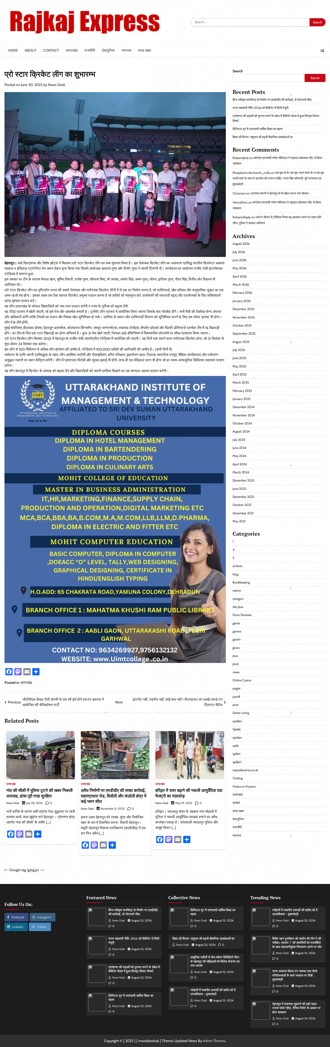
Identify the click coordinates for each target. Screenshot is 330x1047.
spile (236, 746)
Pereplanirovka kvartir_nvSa (251, 173)
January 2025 (242, 399)
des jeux (238, 607)
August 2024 (241, 432)
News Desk (56, 85)
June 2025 (239, 358)
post (236, 705)
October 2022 (242, 505)
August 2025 (241, 342)
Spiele (237, 729)
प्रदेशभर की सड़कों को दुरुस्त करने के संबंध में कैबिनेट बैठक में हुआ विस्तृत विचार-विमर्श (134, 969)
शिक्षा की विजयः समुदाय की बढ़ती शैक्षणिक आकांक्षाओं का (263, 137)
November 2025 (244, 317)
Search (238, 71)
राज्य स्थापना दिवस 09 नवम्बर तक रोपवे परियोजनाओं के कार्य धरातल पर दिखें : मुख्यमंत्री (294, 975)
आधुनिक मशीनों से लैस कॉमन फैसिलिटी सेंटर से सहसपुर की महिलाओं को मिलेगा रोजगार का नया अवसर (215, 961)
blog (235, 574)
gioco (236, 648)
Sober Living (241, 713)
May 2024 (239, 456)
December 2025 (243, 309)
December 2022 (243, 497)
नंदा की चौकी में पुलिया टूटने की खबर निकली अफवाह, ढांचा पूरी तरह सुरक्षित (39, 793)
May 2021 (239, 521)
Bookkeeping (241, 583)
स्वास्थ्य (126, 50)
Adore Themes (214, 1041)
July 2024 (239, 440)
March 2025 (241, 383)
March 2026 (241, 285)
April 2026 (240, 277)
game (236, 623)
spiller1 (237, 762)
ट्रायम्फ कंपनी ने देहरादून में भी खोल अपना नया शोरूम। (280, 193)
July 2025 (239, 350)
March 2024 (241, 472)
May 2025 (239, 366)
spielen (237, 738)
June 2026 (239, 260)
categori (238, 599)
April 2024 (240, 464)
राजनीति (89, 50)
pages (236, 689)
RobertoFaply (242, 217)
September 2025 (244, 334)
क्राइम (236, 803)
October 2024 (242, 424)
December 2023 (243, 481)
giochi (236, 640)
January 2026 (242, 301)
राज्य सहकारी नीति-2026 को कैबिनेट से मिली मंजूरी (260, 108)
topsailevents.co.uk (245, 770)
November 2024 (244, 415)
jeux (235, 656)
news (236, 672)
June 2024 (239, 448)
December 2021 (243, 513)
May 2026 (239, 268)
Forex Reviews (242, 615)
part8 (236, 697)
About (31, 50)
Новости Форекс (244, 786)
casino (237, 591)
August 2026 (241, 244)
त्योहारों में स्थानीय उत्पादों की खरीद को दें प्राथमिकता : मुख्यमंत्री (212, 992)
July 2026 (239, 252)
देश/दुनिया (108, 50)
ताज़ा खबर (144, 50)
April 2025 (240, 375)
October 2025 (242, 326)
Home (13, 50)
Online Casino (242, 680)
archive (237, 566)
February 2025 (242, 391)
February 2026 (242, 293)
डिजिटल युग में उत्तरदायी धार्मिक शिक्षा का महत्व (258, 129)
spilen (236, 754)
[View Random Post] (322, 50)
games (237, 632)
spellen (237, 721)
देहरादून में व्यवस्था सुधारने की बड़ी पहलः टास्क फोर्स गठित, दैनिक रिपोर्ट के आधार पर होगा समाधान (296, 1008)
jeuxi (236, 664)
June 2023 (239, 489)
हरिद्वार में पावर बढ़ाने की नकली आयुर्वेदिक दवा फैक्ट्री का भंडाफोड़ (188, 793)
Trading (238, 778)
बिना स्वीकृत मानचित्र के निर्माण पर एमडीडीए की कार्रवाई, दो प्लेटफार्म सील (272, 100)
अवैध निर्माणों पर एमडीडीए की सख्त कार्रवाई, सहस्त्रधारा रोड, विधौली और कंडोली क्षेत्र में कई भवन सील (113, 795)
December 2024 (243, 407)
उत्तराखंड (72, 50)
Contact (51, 50)
